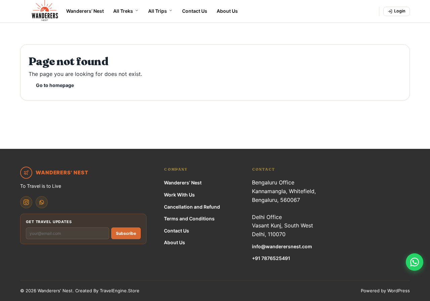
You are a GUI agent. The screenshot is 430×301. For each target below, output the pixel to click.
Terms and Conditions (189, 218)
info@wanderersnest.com (282, 246)
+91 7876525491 (271, 258)
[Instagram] (26, 202)
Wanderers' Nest (55, 290)
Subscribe (126, 233)
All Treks (123, 11)
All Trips (157, 11)
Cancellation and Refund (192, 207)
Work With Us (179, 195)
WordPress (398, 290)
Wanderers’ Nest (85, 11)
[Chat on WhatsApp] (414, 262)
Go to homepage (55, 85)
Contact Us (194, 11)
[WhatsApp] (42, 202)
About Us (227, 11)
